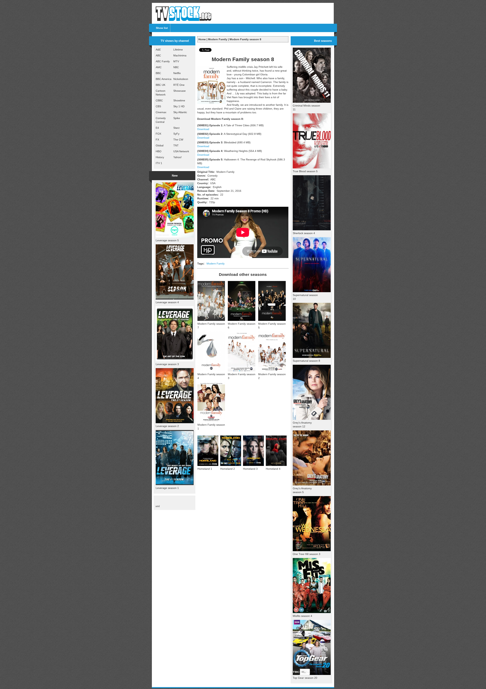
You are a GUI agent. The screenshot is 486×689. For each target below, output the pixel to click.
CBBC (159, 100)
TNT (176, 145)
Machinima (179, 55)
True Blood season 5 (305, 171)
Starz (176, 127)
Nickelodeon (180, 79)
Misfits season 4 (302, 615)
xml (157, 506)
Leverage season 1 (167, 487)
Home (202, 39)
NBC (176, 67)
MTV (176, 61)
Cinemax (161, 112)
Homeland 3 (250, 468)
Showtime (179, 100)
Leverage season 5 (167, 240)
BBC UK (160, 84)
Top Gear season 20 (305, 677)
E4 (157, 127)
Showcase (179, 90)
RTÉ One (179, 84)
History (160, 157)
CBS (158, 106)
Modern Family (217, 39)
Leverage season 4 (167, 302)
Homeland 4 (273, 468)
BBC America (163, 79)
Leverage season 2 (167, 426)
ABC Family (163, 61)
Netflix (177, 73)
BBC (158, 73)
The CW (178, 139)
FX (157, 139)
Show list (162, 27)
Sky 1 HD (179, 106)
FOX (158, 133)
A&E (158, 49)
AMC (159, 67)
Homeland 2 (227, 468)
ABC (158, 55)
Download (203, 129)
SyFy (176, 133)
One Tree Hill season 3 (306, 554)
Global (159, 145)
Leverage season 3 (167, 364)
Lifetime (178, 49)
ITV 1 (159, 163)
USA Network (181, 151)
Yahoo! (177, 157)
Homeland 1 (204, 468)
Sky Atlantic (180, 112)
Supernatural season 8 (306, 360)
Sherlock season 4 (304, 233)
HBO (158, 151)
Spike (176, 118)
